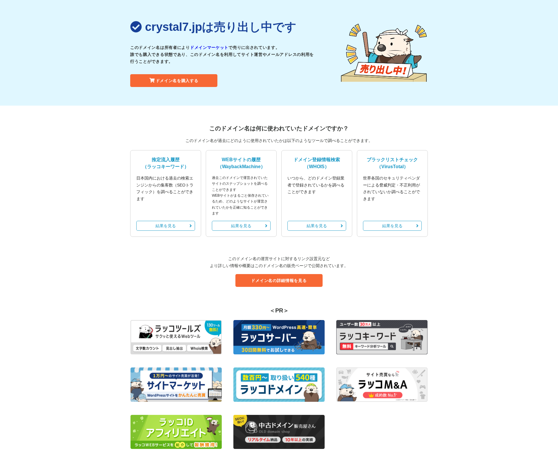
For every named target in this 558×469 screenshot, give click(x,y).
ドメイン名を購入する (177, 80)
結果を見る (165, 225)
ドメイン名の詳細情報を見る (279, 280)
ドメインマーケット (209, 47)
